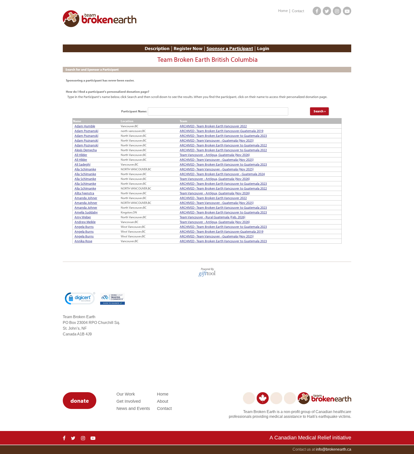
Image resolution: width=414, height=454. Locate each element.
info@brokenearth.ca (333, 449)
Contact (298, 11)
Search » (319, 111)
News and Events (133, 408)
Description (157, 48)
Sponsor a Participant (230, 48)
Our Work (125, 394)
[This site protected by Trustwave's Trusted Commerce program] (112, 299)
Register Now (188, 48)
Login (263, 48)
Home (283, 11)
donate (79, 400)
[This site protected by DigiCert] (80, 298)
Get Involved (128, 401)
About (162, 401)
